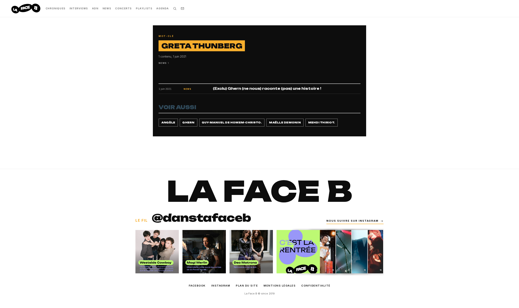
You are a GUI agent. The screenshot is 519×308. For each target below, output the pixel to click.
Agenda (162, 8)
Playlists (144, 8)
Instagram (220, 285)
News (107, 8)
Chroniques (55, 8)
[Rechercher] (175, 8)
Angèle (168, 122)
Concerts (123, 8)
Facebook (197, 285)
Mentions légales (280, 285)
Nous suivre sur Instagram (355, 220)
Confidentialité (315, 285)
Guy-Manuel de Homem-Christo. (232, 122)
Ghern (188, 122)
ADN (95, 8)
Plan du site (247, 285)
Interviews (79, 8)
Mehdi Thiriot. (321, 122)
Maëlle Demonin (285, 122)
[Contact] (182, 8)
